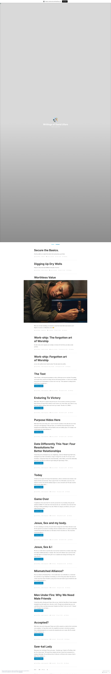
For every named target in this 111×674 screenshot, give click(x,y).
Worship (46, 270)
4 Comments (53, 663)
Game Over (41, 499)
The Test (40, 373)
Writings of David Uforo (55, 124)
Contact (58, 244)
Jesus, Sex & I (43, 547)
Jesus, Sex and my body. (50, 523)
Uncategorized (45, 366)
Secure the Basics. (46, 250)
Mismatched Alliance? (48, 571)
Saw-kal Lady (43, 646)
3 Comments (53, 587)
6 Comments (53, 515)
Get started (65, 1)
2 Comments (53, 491)
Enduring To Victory (47, 397)
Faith (44, 256)
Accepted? (41, 622)
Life (43, 270)
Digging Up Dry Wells (48, 263)
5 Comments (50, 330)
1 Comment (53, 615)
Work (44, 349)
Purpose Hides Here (47, 420)
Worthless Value (45, 277)
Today (38, 475)
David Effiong (37, 256)
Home (52, 244)
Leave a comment (50, 256)
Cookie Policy (21, 671)
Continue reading (38, 386)
